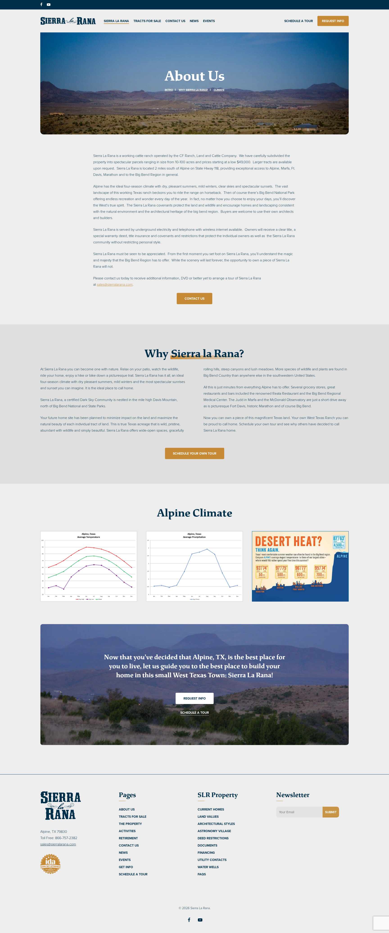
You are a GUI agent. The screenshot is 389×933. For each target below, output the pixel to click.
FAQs (202, 874)
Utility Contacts (212, 860)
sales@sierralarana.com (115, 284)
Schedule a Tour (194, 712)
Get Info (126, 867)
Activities (127, 831)
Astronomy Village (214, 831)
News (123, 852)
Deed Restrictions (213, 838)
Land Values (208, 816)
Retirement (128, 838)
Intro (169, 90)
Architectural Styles (216, 824)
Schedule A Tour (133, 874)
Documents (207, 845)
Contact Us (129, 845)
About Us (127, 809)
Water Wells (208, 867)
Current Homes (211, 809)
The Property (130, 824)
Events (125, 860)
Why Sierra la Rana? (193, 90)
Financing (206, 852)
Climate (219, 90)
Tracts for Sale (132, 816)
